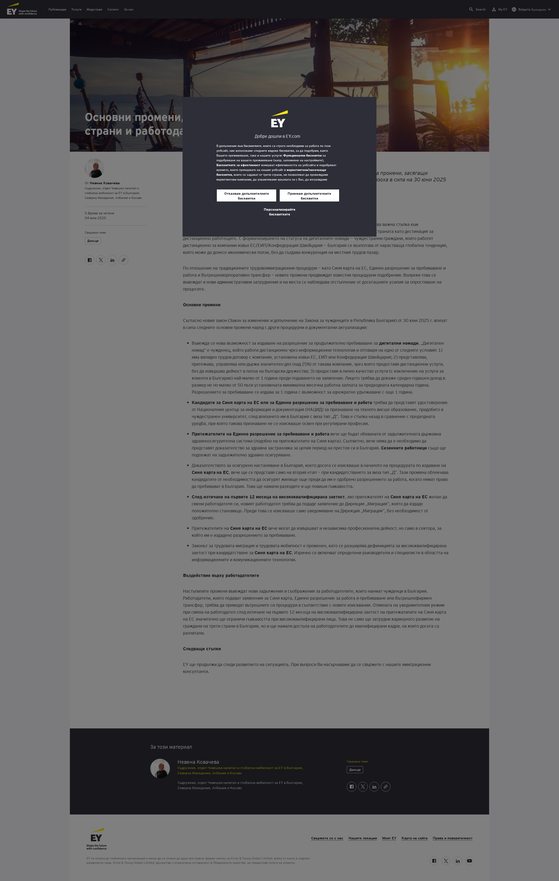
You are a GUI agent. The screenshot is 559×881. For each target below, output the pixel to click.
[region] (279, 167)
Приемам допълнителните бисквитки (309, 195)
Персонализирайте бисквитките (279, 211)
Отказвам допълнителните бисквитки (246, 195)
